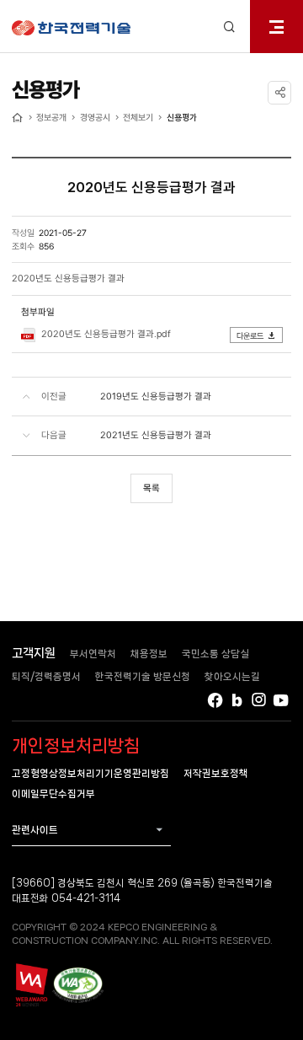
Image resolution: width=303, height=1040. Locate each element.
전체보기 (138, 117)
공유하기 (279, 93)
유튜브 (281, 699)
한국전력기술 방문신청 (142, 676)
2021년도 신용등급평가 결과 (155, 435)
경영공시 (95, 117)
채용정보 (148, 653)
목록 (151, 488)
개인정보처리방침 (76, 746)
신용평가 (182, 117)
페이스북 (215, 699)
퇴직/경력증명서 (46, 676)
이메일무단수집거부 (53, 793)
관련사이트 (35, 829)
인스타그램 (258, 699)
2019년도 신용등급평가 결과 (155, 396)
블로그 (236, 699)
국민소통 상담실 (215, 653)
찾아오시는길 (232, 676)
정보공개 (51, 117)
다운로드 (250, 335)
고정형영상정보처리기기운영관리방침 (90, 773)
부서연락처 (93, 653)
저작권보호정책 (215, 773)
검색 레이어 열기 (229, 26)
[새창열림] (31, 984)
